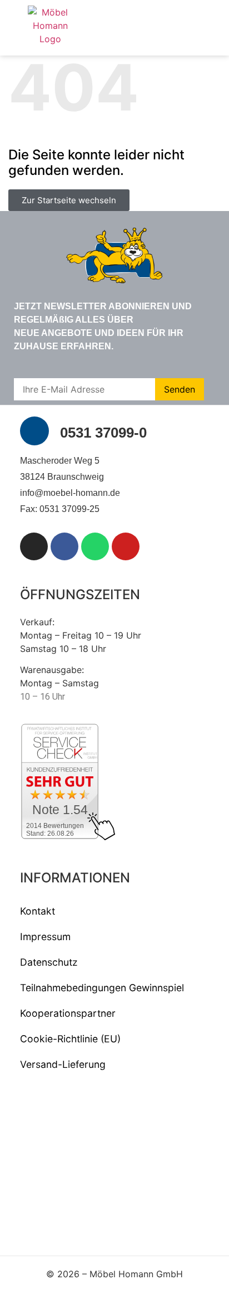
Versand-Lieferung (63, 1064)
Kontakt (37, 911)
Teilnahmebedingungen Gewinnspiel (102, 987)
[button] (203, 27)
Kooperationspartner (68, 1013)
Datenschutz (49, 962)
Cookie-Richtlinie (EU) (70, 1039)
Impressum (45, 936)
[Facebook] (64, 546)
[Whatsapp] (95, 546)
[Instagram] (34, 546)
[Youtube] (126, 546)
